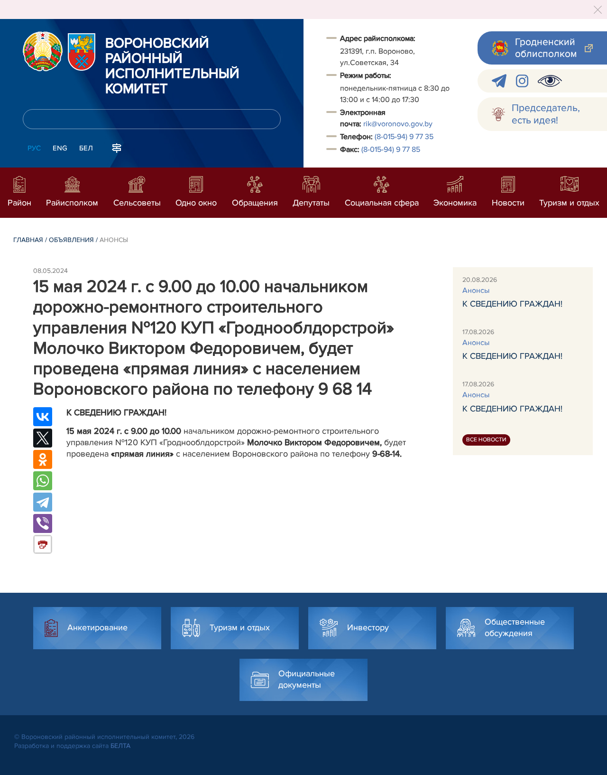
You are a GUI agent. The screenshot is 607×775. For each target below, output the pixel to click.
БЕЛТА (120, 746)
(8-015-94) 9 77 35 (404, 136)
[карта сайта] (116, 147)
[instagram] (522, 81)
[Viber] (42, 523)
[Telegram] (42, 502)
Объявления (71, 240)
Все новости (486, 440)
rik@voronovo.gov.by (397, 124)
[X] (42, 438)
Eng (60, 148)
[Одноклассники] (42, 459)
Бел (86, 148)
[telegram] (499, 81)
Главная (28, 240)
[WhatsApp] (42, 480)
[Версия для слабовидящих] (550, 81)
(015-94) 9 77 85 (390, 149)
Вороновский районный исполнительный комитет (172, 66)
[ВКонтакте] (42, 416)
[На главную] (43, 51)
